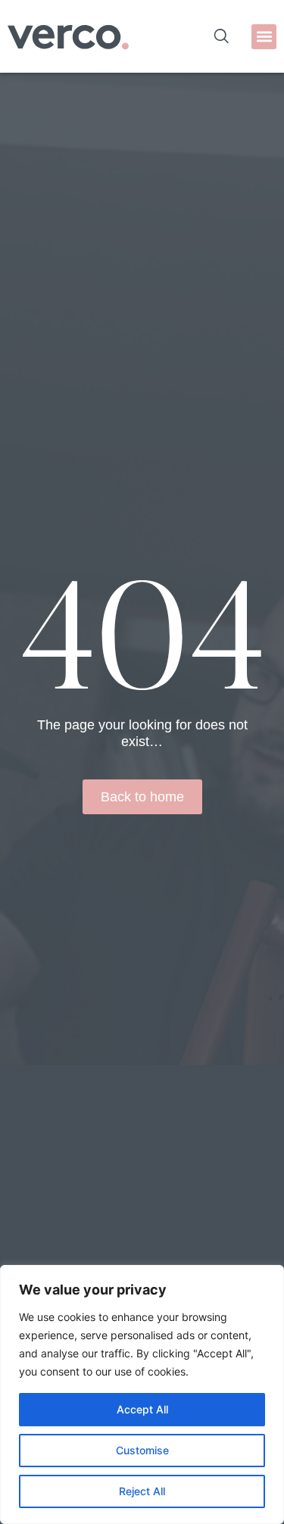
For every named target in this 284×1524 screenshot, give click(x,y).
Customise (142, 1450)
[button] (263, 36)
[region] (142, 1394)
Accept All (142, 1409)
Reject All (142, 1491)
